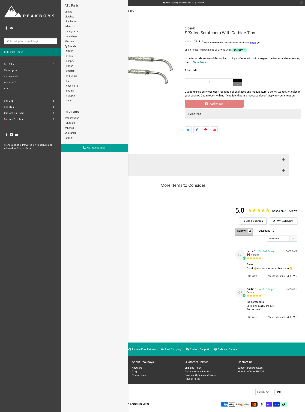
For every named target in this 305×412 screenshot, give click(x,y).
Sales (7, 125)
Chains (68, 11)
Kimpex (70, 61)
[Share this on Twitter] (188, 129)
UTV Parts (72, 112)
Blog (134, 371)
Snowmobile (11, 76)
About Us (137, 367)
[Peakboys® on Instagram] (11, 135)
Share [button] (254, 275)
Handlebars (71, 36)
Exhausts (70, 26)
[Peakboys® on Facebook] (6, 135)
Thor (68, 100)
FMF (68, 80)
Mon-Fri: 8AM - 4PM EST (251, 371)
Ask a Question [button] (254, 220)
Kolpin (69, 56)
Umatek (70, 70)
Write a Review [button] (285, 220)
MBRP (69, 51)
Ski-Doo (8, 100)
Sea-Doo (9, 107)
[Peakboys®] (29, 12)
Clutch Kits (70, 21)
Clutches (69, 16)
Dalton (69, 66)
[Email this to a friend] (214, 129)
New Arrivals (139, 375)
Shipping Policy (193, 367)
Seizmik (70, 90)
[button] (289, 275)
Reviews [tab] (242, 230)
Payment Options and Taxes (200, 375)
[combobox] (30, 41)
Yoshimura (72, 85)
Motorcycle (10, 70)
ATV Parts (72, 5)
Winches (69, 41)
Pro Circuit (71, 75)
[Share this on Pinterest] (205, 129)
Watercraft (10, 82)
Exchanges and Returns (198, 371)
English (261, 392)
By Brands (70, 46)
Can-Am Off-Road (14, 119)
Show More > (200, 62)
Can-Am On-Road (14, 113)
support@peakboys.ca (250, 367)
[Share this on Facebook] (196, 129)
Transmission (72, 118)
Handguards (71, 31)
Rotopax (70, 95)
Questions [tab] (264, 230)
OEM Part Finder (13, 52)
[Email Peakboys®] (16, 135)
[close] (301, 3)
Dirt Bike (9, 64)
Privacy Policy (192, 378)
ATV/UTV (9, 88)
